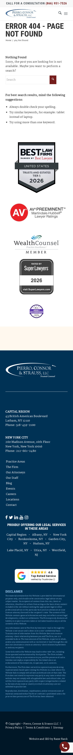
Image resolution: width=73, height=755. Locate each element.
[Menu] (66, 13)
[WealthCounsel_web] (36, 244)
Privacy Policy (13, 728)
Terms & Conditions (38, 728)
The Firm (12, 467)
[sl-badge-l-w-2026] (36, 276)
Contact (11, 505)
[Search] (58, 13)
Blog (9, 483)
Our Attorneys (15, 472)
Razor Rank (61, 739)
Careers (11, 494)
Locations (12, 499)
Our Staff (12, 478)
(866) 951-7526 (56, 3)
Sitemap (58, 728)
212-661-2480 (26, 451)
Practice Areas (15, 461)
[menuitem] (58, 13)
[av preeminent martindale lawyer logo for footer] (36, 212)
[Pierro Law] (30, 13)
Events (10, 489)
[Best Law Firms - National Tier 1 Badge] (36, 167)
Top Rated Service (43, 576)
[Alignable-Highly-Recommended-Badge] (36, 311)
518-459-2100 (25, 425)
